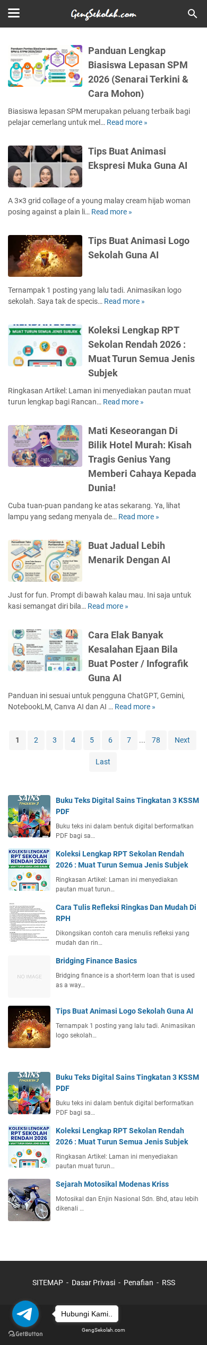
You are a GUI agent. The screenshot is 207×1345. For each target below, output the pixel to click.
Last (103, 761)
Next (182, 740)
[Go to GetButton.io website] (25, 1334)
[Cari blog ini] (192, 13)
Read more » (127, 122)
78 (156, 740)
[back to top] (185, 1321)
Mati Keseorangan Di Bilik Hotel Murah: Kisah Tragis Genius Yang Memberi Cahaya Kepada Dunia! (142, 459)
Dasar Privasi (93, 1282)
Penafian (138, 1282)
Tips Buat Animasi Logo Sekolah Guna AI (124, 1011)
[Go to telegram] (25, 1314)
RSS (168, 1282)
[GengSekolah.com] (103, 14)
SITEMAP (47, 1282)
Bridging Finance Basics (96, 960)
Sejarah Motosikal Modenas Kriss (112, 1184)
